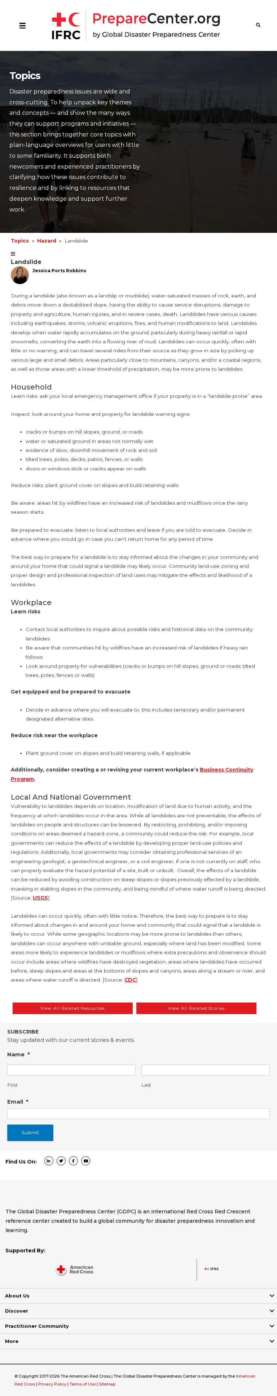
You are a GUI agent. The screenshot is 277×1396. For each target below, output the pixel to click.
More (11, 1341)
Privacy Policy (52, 1384)
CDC (130, 980)
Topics (20, 241)
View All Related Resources (72, 1008)
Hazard (46, 241)
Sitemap (107, 1384)
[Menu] (22, 25)
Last (147, 1085)
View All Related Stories (196, 1008)
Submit (30, 1132)
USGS (40, 898)
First (13, 1085)
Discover (16, 1311)
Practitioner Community (37, 1326)
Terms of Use (83, 1384)
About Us (17, 1296)
